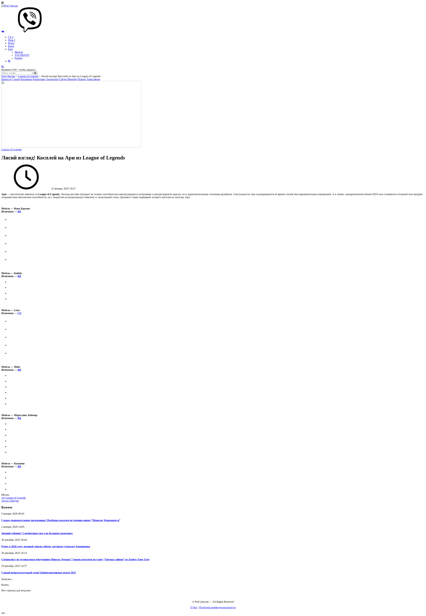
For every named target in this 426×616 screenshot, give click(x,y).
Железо (19, 52)
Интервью (26, 79)
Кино (11, 46)
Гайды (63, 79)
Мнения (71, 79)
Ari (3, 497)
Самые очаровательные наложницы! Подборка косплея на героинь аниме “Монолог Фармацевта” (60, 520)
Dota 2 (11, 40)
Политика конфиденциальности (217, 607)
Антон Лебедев (10, 500)
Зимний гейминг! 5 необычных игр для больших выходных (37, 533)
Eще (10, 49)
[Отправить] (35, 73)
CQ (19, 313)
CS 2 (10, 37)
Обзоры (81, 79)
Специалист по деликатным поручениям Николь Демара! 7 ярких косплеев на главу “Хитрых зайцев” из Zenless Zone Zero (75, 559)
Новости (6, 79)
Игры (11, 43)
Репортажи (39, 79)
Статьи (16, 79)
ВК (19, 211)
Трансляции (93, 79)
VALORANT (22, 55)
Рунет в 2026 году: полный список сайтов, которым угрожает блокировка (45, 546)
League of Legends (11, 149)
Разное (18, 58)
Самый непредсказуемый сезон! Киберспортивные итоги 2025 (38, 572)
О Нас (193, 607)
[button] (2, 31)
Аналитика (52, 79)
